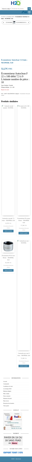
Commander (6, 383)
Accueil (3, 16)
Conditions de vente (8, 386)
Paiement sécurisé (7, 398)
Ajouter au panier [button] (8, 231)
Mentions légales (7, 391)
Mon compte (6, 393)
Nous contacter (6, 396)
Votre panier (6, 405)
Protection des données (8, 403)
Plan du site (6, 400)
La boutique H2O (10, 16)
